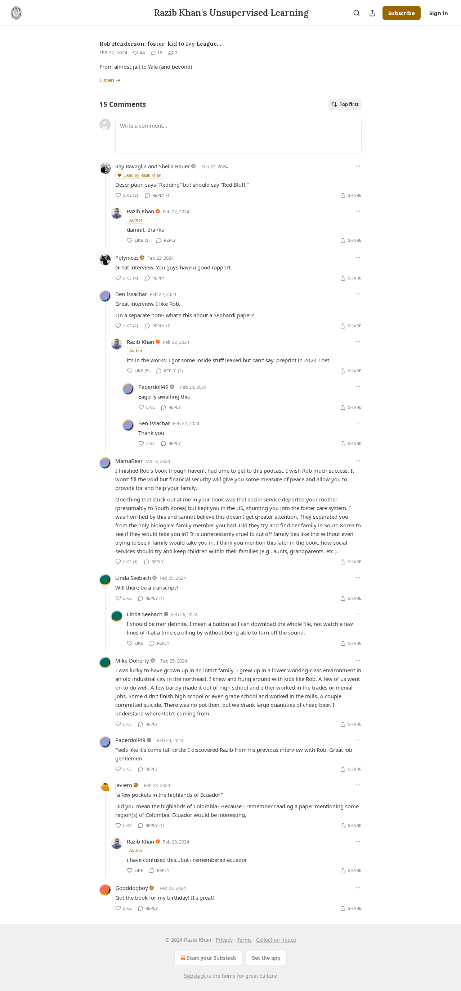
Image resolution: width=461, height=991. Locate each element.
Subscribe (401, 13)
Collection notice (276, 939)
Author (136, 220)
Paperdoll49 (153, 386)
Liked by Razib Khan (142, 175)
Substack (195, 975)
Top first (349, 104)
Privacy (224, 939)
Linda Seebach (133, 577)
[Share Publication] (372, 13)
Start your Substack (211, 957)
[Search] (356, 13)
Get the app (266, 957)
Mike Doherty (132, 660)
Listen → (110, 79)
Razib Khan (140, 211)
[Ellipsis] (358, 166)
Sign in (438, 13)
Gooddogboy (131, 887)
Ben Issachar (131, 293)
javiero (123, 784)
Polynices (127, 257)
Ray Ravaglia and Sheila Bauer (152, 166)
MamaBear (129, 460)
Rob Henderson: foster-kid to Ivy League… (160, 43)
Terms (244, 939)
